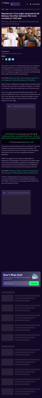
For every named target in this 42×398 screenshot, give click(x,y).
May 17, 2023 (30, 142)
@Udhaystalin (6, 136)
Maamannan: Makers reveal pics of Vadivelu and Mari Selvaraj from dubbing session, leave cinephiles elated (19, 172)
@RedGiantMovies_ (27, 136)
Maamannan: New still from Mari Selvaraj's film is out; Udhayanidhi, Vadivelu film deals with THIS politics (20, 79)
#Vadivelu (36, 136)
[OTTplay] (5, 4)
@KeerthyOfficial (7, 138)
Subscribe (34, 283)
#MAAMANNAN (9, 134)
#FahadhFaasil (17, 138)
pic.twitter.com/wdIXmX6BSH (31, 138)
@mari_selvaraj (16, 136)
